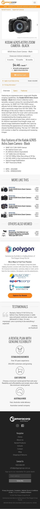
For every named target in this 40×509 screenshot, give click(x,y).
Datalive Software (26, 492)
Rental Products (6, 9)
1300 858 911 (20, 465)
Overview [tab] (6, 91)
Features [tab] (24, 91)
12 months (19, 60)
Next (37, 24)
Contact (20, 449)
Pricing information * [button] (10, 85)
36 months (29, 60)
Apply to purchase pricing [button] (11, 81)
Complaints (17, 490)
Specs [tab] (15, 91)
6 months (10, 60)
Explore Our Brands (20, 295)
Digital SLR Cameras (18, 9)
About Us (20, 440)
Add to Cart (21, 75)
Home (20, 437)
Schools (20, 446)
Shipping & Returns (20, 455)
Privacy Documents (7, 490)
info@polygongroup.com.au (20, 468)
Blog (20, 452)
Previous (2, 24)
